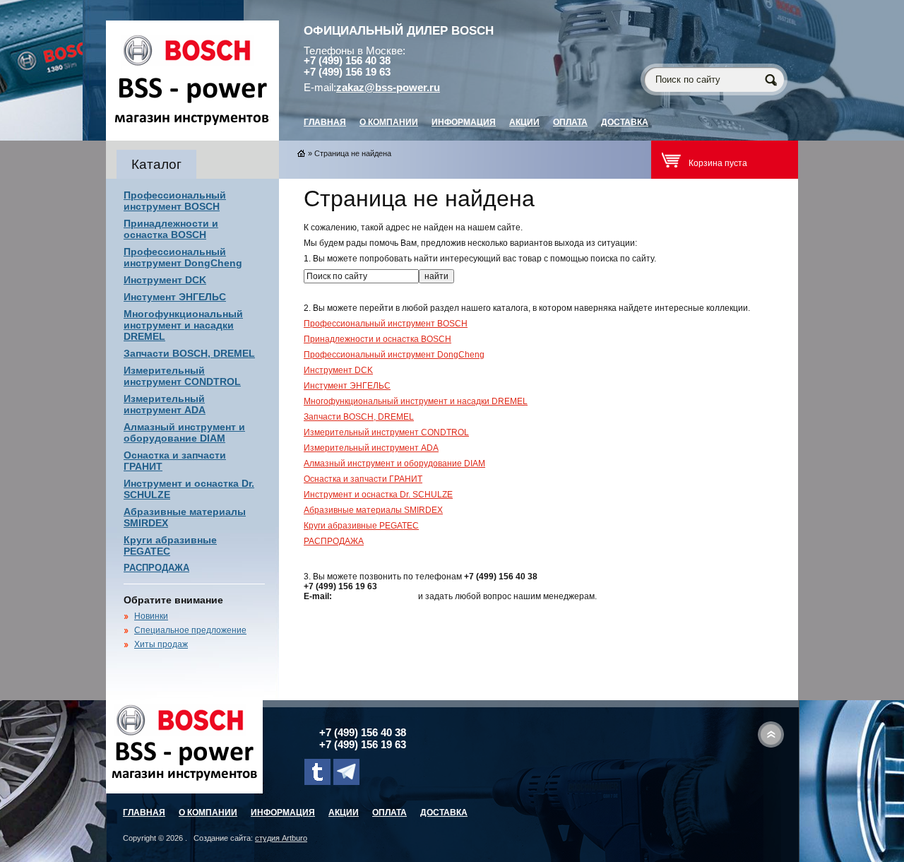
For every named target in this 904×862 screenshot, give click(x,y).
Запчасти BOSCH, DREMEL (189, 353)
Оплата (570, 122)
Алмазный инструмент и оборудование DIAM (184, 432)
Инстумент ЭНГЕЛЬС (175, 296)
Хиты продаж (161, 644)
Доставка (624, 122)
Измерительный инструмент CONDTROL (182, 376)
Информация (464, 122)
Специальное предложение (190, 630)
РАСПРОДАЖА (156, 567)
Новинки (151, 616)
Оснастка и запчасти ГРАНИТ (363, 479)
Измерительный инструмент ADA (165, 404)
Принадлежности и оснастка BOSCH (171, 229)
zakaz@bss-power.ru (388, 87)
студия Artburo (281, 838)
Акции (524, 122)
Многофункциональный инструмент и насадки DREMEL (183, 325)
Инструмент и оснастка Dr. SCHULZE (378, 495)
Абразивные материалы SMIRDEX (373, 510)
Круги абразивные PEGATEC (361, 526)
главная (325, 122)
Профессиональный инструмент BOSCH (175, 200)
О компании (388, 122)
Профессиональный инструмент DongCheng (183, 257)
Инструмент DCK (165, 279)
